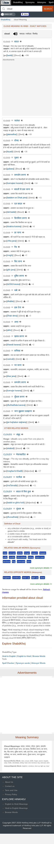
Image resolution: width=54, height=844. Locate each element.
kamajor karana (14, 390)
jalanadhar (11, 134)
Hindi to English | (9, 656)
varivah (10, 359)
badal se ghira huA (15, 502)
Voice (25, 14)
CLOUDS (7, 434)
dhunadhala (12, 517)
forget (26, 553)
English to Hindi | (25, 656)
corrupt (12, 553)
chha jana (11, 241)
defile (19, 553)
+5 (25, 255)
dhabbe (10, 301)
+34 (27, 448)
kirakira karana (13, 226)
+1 (27, 376)
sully (5, 557)
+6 (28, 212)
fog (13, 561)
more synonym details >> (41, 568)
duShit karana (13, 284)
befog (30, 557)
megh (9, 255)
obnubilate (21, 557)
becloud (6, 561)
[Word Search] (3, 9)
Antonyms (41, 2)
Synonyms (29, 2)
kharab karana (13, 344)
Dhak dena (12, 315)
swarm (35, 553)
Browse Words (39, 656)
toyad (9, 151)
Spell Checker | (9, 663)
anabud (10, 448)
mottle (12, 557)
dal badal (11, 212)
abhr (9, 330)
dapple (43, 553)
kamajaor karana (14, 183)
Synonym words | (23, 663)
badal (9, 55)
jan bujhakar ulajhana (16, 422)
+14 (35, 183)
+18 (29, 134)
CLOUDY (7, 454)
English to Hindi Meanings (16, 804)
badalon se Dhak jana (17, 197)
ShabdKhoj (18, 2)
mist (5, 553)
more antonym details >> (41, 584)
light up (35, 577)
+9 (40, 502)
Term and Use (11, 790)
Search (48, 9)
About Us (9, 782)
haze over (39, 557)
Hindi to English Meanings (16, 808)
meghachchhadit (14, 471)
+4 (27, 270)
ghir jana (11, 269)
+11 (40, 197)
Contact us (9, 786)
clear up (25, 577)
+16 (27, 169)
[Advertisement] (27, 89)
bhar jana (11, 376)
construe (16, 577)
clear (42, 577)
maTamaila (12, 485)
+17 (39, 471)
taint (29, 561)
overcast (21, 561)
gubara (10, 168)
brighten (6, 577)
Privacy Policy (11, 794)
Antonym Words (38, 663)
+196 (26, 55)
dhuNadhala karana (16, 405)
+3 (27, 301)
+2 (24, 330)
